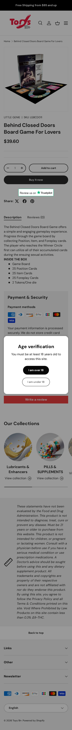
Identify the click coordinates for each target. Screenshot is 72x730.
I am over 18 (36, 370)
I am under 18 (36, 382)
